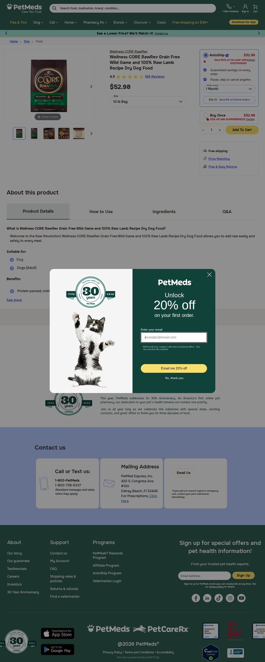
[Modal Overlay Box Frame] (132, 331)
